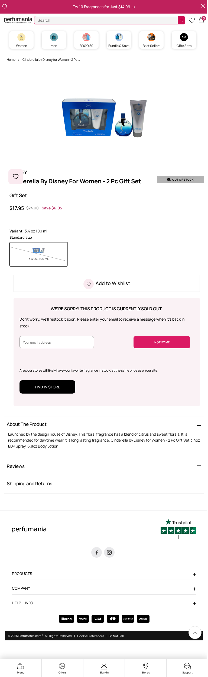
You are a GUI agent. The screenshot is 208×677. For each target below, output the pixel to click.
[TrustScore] (178, 529)
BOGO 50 (86, 45)
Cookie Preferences (90, 636)
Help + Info (22, 602)
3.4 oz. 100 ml (46, 258)
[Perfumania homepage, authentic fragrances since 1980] (18, 19)
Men (54, 45)
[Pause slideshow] (4, 6)
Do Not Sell (116, 636)
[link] (195, 632)
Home (11, 59)
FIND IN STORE (47, 386)
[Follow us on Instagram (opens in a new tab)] (109, 552)
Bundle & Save (118, 45)
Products (22, 573)
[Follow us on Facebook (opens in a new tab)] (96, 552)
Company (21, 588)
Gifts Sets (184, 45)
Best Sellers (151, 45)
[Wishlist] (192, 20)
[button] (201, 19)
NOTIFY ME (162, 342)
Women (21, 45)
